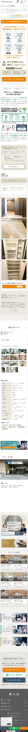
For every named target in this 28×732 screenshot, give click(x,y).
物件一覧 (24, 720)
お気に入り (18, 2)
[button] (1, 470)
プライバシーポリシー (19, 722)
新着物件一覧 (5, 684)
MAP (12, 332)
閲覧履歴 (21, 2)
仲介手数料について (17, 720)
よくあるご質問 (13, 684)
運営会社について (22, 684)
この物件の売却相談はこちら (17, 15)
